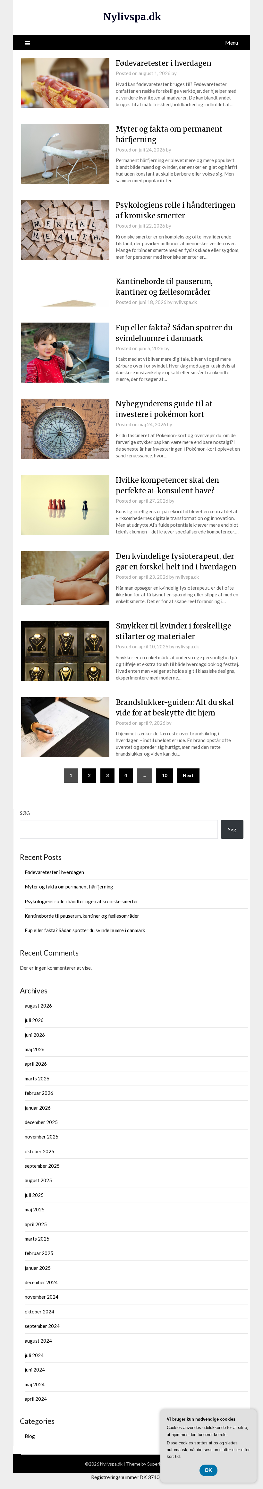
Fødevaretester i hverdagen (163, 63)
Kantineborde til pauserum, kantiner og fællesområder (82, 916)
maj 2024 (35, 1384)
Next (188, 775)
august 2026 (38, 1006)
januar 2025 (38, 1268)
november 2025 (41, 1136)
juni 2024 (35, 1369)
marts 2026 (37, 1078)
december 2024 (41, 1282)
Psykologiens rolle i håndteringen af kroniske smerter (81, 901)
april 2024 (36, 1399)
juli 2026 (34, 1020)
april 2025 (36, 1224)
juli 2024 (34, 1355)
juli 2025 (34, 1195)
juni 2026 (35, 1035)
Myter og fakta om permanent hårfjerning (69, 886)
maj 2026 (35, 1049)
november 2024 (41, 1297)
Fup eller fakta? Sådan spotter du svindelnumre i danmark (85, 930)
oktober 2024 (39, 1311)
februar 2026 (39, 1093)
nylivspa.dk (185, 302)
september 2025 (42, 1166)
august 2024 (38, 1341)
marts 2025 (37, 1239)
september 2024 (42, 1326)
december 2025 (41, 1122)
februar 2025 (39, 1253)
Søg (25, 813)
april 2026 (36, 1064)
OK (208, 1470)
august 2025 (38, 1180)
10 (164, 775)
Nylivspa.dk (132, 17)
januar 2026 (38, 1108)
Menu (231, 42)
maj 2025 (35, 1209)
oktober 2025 (39, 1151)
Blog (30, 1436)
